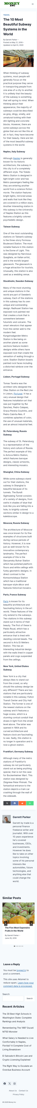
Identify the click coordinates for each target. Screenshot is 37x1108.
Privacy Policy (18, 1094)
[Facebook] (4, 1083)
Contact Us (23, 1091)
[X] (9, 1083)
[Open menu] (33, 4)
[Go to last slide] (5, 923)
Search (6, 994)
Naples (16, 158)
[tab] (14, 946)
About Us (13, 1091)
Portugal (18, 393)
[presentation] (18, 913)
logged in (21, 970)
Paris (5, 601)
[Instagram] (14, 1083)
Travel (6, 15)
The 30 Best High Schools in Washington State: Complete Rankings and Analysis (17, 1018)
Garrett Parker (11, 40)
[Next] (31, 923)
